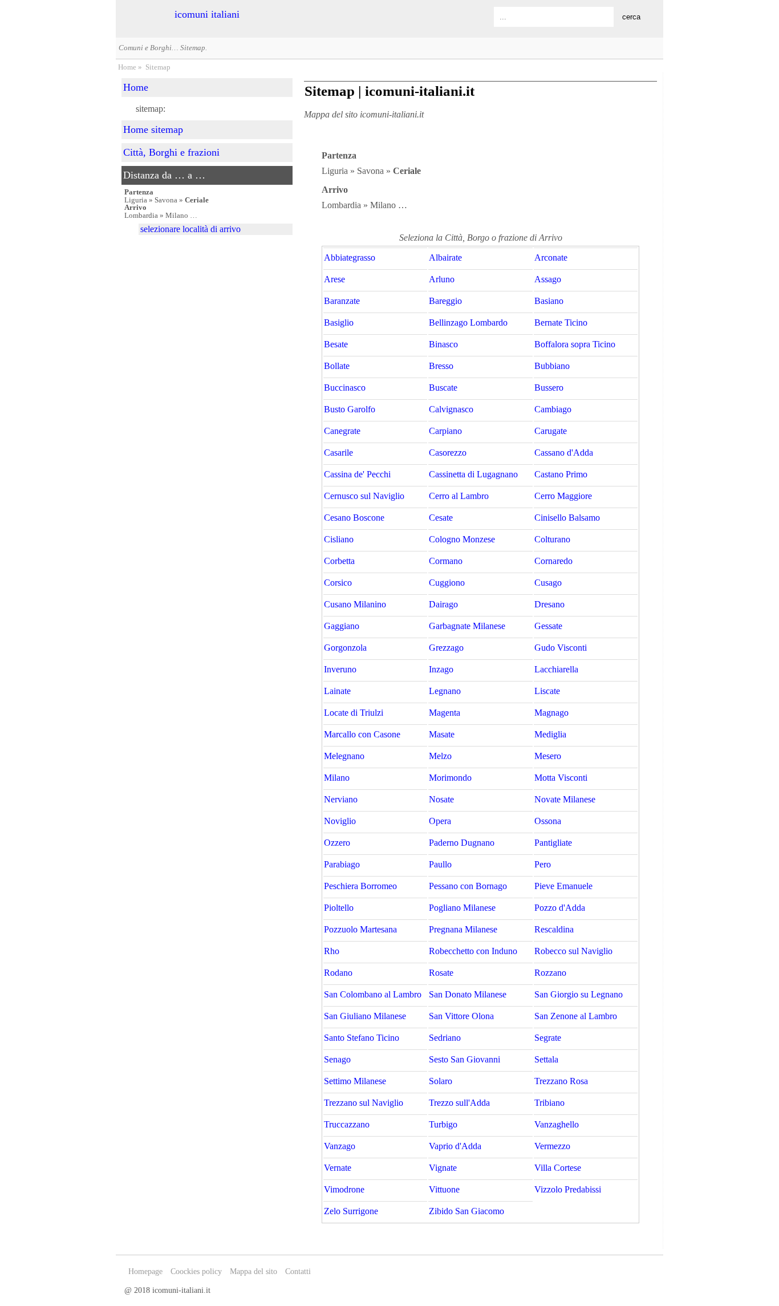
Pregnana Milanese (463, 929)
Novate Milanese (564, 799)
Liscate (547, 691)
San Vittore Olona (461, 1016)
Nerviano (341, 799)
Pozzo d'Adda (559, 908)
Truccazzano (347, 1125)
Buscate (443, 388)
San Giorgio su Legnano (578, 994)
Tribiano (549, 1103)
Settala (546, 1059)
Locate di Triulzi (353, 713)
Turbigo (443, 1125)
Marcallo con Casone (362, 734)
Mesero (547, 756)
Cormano (445, 561)
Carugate (550, 431)
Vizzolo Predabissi (567, 1190)
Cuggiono (447, 583)
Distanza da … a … (164, 175)
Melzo (440, 756)
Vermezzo (552, 1146)
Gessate (548, 626)
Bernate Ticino (560, 323)
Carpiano (445, 431)
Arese (334, 279)
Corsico (338, 583)
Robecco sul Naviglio (573, 951)
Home (127, 67)
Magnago (551, 713)
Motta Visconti (560, 778)
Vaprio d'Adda (455, 1146)
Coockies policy (196, 1271)
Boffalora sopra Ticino (574, 344)
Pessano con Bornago (468, 886)
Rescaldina (554, 929)
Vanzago (339, 1146)
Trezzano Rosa (561, 1081)
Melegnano (344, 756)
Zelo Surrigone (351, 1211)
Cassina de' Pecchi (357, 474)
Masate (442, 734)
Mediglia (550, 734)
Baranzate (342, 301)
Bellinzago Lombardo (468, 323)
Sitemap (158, 67)
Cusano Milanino (355, 604)
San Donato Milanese (467, 994)
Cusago (548, 583)
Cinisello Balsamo (567, 518)
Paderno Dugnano (461, 843)
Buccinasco (345, 388)
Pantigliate (553, 843)
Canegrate (342, 431)
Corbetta (339, 561)
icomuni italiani (207, 14)
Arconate (550, 258)
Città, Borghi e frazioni (171, 152)
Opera (440, 821)
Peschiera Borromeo (360, 886)
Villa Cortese (557, 1168)
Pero (542, 864)
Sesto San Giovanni (464, 1059)
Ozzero (337, 843)
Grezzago (446, 648)
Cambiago (552, 409)
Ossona (547, 821)
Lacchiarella (556, 669)
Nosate (441, 799)
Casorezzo (447, 453)
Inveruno (340, 669)
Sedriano (445, 1038)
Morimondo (450, 778)
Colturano (552, 539)
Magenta (444, 713)
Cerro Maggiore (563, 496)
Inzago (441, 669)
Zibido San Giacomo (466, 1211)
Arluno (442, 279)
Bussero (548, 388)
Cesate (441, 518)
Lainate (337, 691)
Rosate (441, 973)
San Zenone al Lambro (575, 1016)
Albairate (445, 258)
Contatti (298, 1271)
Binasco (443, 344)
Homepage (145, 1271)
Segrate (547, 1038)
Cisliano (339, 539)
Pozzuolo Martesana (360, 929)
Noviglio (340, 821)
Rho (331, 951)
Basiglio (339, 323)
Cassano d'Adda (563, 453)
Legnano (445, 691)
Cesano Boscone (354, 518)
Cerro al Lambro (459, 496)
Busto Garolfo (349, 409)
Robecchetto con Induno (473, 951)
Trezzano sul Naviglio (363, 1103)
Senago (337, 1059)
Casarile (338, 453)
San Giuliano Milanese (365, 1016)
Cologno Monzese (462, 539)
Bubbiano (552, 366)
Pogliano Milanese (462, 908)
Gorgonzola (345, 648)
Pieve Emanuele (563, 886)
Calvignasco (451, 409)
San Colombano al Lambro (372, 994)
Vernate (337, 1168)
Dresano (549, 604)
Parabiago (342, 864)
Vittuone (444, 1190)
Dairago (443, 604)
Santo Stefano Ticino (361, 1038)
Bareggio (445, 301)
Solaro (440, 1081)
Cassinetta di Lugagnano (473, 474)
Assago (547, 279)
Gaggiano (341, 626)
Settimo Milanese (355, 1081)
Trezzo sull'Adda (459, 1103)
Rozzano (550, 973)
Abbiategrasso (349, 258)
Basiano (548, 301)
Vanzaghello (556, 1125)
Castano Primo (560, 474)
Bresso (441, 366)
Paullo (440, 864)
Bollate (337, 366)
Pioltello (339, 908)
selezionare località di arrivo (190, 229)
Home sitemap (153, 129)
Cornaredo (553, 561)
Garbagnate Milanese (467, 626)
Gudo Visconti (560, 648)
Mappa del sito (253, 1271)
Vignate (443, 1168)
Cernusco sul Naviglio (364, 496)
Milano (337, 778)
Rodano (338, 973)
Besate (336, 344)
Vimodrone (344, 1190)
